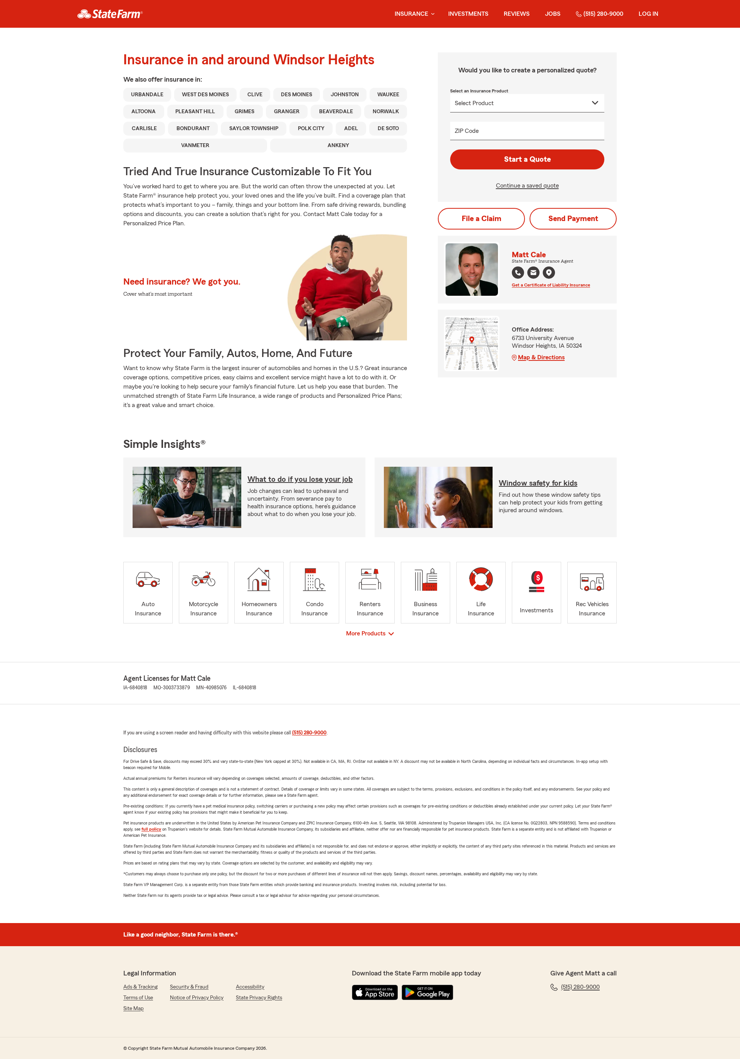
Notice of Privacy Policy (197, 997)
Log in (648, 14)
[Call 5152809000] (518, 272)
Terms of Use (138, 997)
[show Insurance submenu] (431, 14)
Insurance (411, 14)
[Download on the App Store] (375, 992)
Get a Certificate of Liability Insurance (551, 285)
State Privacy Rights (259, 997)
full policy (151, 829)
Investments (468, 14)
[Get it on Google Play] (427, 992)
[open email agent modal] (533, 273)
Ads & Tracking (140, 987)
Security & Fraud (189, 987)
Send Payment (573, 219)
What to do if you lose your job (300, 479)
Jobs (552, 14)
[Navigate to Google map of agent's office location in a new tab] (549, 272)
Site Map (133, 1008)
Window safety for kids (538, 483)
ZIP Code (467, 131)
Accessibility (250, 987)
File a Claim (481, 219)
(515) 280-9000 (603, 14)
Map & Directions (541, 357)
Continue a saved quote (527, 186)
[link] (110, 14)
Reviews (517, 14)
